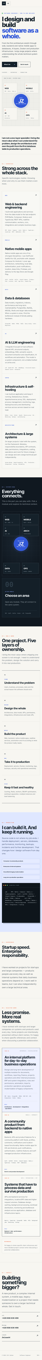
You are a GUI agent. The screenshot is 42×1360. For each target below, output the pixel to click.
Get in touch (24, 64)
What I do (9, 64)
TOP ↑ (38, 1355)
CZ (8, 3)
